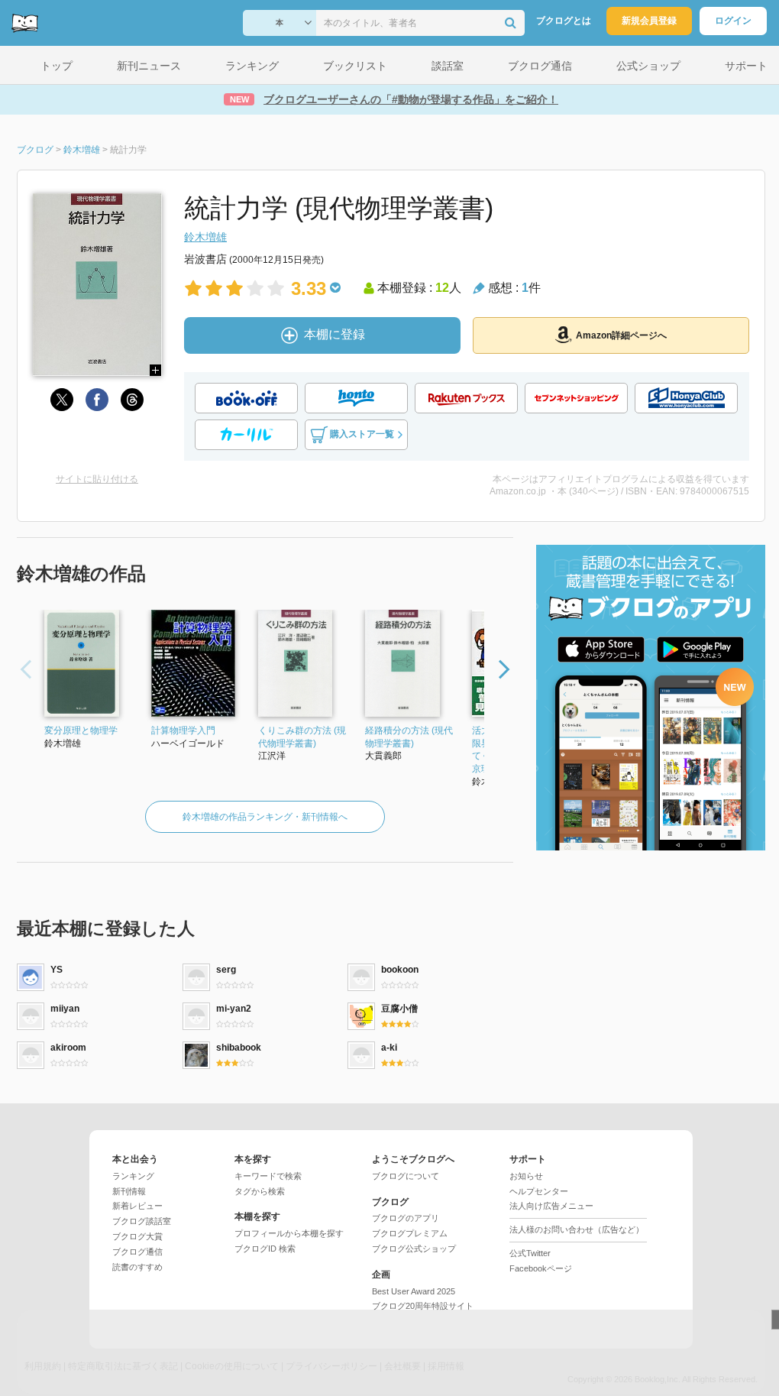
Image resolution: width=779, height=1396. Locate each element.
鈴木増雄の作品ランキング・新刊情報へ (265, 816)
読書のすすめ (137, 1266)
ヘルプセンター (538, 1191)
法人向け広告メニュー (551, 1205)
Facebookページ (540, 1268)
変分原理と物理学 (81, 730)
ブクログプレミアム (410, 1233)
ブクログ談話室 (141, 1221)
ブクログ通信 (137, 1251)
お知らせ (526, 1176)
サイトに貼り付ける (97, 479)
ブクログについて (405, 1176)
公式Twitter (530, 1253)
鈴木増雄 (205, 237)
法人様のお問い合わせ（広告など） (576, 1229)
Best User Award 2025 (413, 1291)
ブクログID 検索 (265, 1248)
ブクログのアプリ (405, 1218)
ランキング (133, 1176)
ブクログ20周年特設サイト (423, 1305)
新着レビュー (137, 1205)
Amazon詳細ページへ (621, 335)
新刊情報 (129, 1191)
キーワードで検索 (268, 1176)
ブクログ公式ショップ (414, 1248)
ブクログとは (563, 20)
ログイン (733, 20)
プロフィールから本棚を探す (289, 1233)
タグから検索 (259, 1191)
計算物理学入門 (183, 730)
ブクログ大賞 (137, 1236)
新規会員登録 (649, 20)
